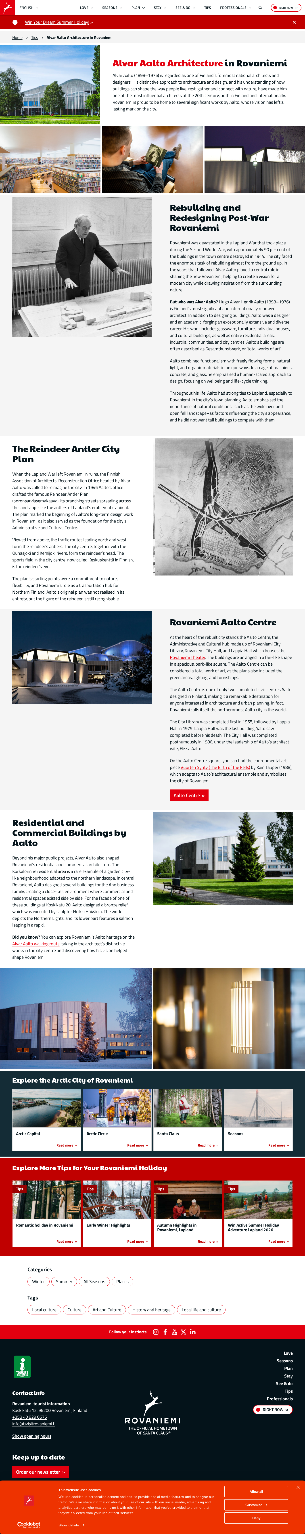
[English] (37, 8)
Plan (136, 7)
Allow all (256, 1492)
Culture (74, 1309)
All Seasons (94, 1281)
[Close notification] (294, 22)
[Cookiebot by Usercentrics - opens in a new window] (28, 1525)
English (26, 7)
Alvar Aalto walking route (36, 943)
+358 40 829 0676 (29, 1416)
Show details (68, 1525)
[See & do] (194, 8)
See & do (182, 7)
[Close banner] (298, 1487)
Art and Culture (107, 1309)
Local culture (44, 1309)
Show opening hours (31, 1435)
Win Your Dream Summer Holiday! (57, 22)
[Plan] (143, 8)
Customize (253, 1505)
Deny (256, 1518)
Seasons (109, 7)
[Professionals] (250, 8)
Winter (38, 1281)
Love (84, 7)
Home (17, 37)
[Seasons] (121, 8)
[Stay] (165, 8)
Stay (157, 7)
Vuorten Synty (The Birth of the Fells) (215, 767)
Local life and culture (201, 1309)
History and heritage (151, 1309)
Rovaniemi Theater (187, 657)
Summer (64, 1281)
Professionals (233, 7)
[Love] (92, 8)
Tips (207, 7)
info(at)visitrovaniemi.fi (33, 1423)
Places (122, 1281)
